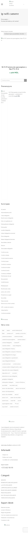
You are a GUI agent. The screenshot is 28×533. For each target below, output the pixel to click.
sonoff (19, 400)
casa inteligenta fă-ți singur (9, 355)
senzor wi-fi (5, 397)
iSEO (19, 445)
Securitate (3, 298)
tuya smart (4, 406)
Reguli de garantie (5, 512)
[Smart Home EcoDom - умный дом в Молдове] (13, 3)
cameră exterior (21, 339)
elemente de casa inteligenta (9, 376)
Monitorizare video (6, 289)
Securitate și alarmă (6, 242)
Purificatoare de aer (6, 276)
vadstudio (14, 445)
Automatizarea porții (6, 212)
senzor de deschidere (7, 388)
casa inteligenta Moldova (8, 361)
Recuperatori (4, 279)
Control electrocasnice (7, 258)
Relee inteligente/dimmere (8, 239)
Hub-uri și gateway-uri (6, 221)
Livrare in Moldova (5, 510)
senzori (16, 394)
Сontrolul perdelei (5, 313)
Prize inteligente (5, 236)
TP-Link (17, 403)
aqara (8, 330)
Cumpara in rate (5, 520)
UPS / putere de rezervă (7, 307)
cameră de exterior (7, 336)
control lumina (16, 364)
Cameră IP (16, 342)
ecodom (14, 373)
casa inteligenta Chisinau (8, 348)
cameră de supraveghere (8, 339)
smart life (13, 400)
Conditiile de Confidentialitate (10, 460)
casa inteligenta (17, 345)
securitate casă (13, 385)
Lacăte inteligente (5, 230)
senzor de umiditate (7, 394)
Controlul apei (4, 261)
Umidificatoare (5, 282)
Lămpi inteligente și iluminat (8, 233)
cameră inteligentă (7, 342)
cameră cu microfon (21, 333)
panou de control (5, 292)
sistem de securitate (15, 397)
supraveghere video (7, 403)
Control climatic (5, 255)
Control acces (4, 252)
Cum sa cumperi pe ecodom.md (9, 515)
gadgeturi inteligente (7, 379)
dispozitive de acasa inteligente (10, 370)
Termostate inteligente (6, 248)
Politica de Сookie (7, 457)
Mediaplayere (4, 285)
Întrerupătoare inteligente (7, 224)
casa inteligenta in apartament (10, 358)
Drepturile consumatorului (7, 517)
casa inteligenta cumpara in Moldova (11, 351)
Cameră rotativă (6, 345)
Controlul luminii (5, 270)
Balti (3, 333)
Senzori (3, 245)
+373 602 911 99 (7, 467)
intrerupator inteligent (7, 382)
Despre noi (5, 454)
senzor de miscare (20, 388)
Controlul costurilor (6, 264)
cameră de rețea (18, 336)
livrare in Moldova (20, 382)
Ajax (3, 330)
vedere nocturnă (14, 406)
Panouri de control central (8, 303)
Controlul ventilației (6, 273)
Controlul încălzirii (5, 267)
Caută (25, 80)
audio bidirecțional (17, 330)
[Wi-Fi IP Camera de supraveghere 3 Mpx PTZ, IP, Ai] (14, 51)
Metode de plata (5, 507)
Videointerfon (4, 310)
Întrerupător (4, 227)
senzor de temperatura (8, 391)
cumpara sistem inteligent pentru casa (12, 367)
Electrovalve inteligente (7, 218)
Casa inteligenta (5, 215)
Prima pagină (4, 19)
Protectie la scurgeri (6, 295)
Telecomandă (4, 301)
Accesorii (3, 209)
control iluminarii (6, 364)
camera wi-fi (10, 333)
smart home (5, 400)
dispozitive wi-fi (6, 373)
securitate (4, 385)
